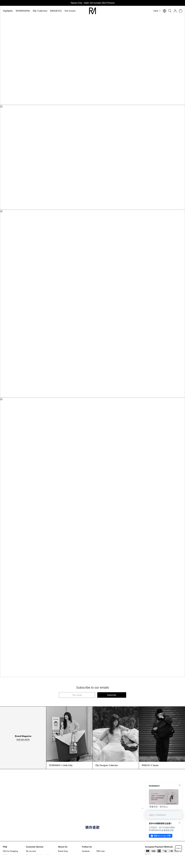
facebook (86, 851)
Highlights (8, 11)
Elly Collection (40, 11)
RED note (101, 851)
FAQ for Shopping (10, 851)
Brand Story (63, 851)
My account (31, 851)
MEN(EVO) (56, 11)
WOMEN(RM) (23, 11)
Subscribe (111, 695)
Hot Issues (70, 11)
